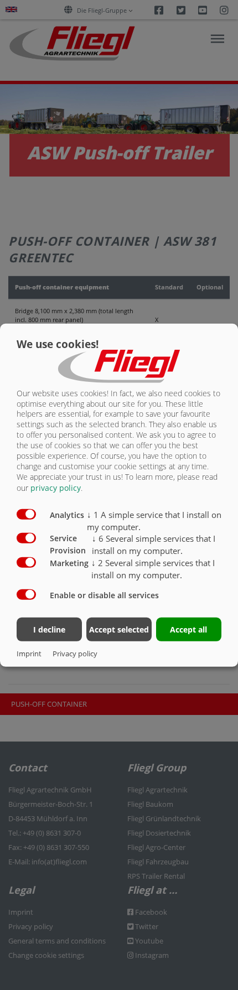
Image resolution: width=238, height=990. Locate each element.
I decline (49, 629)
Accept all (188, 629)
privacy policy (55, 488)
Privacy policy (75, 654)
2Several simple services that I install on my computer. (153, 568)
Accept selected (119, 629)
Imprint (29, 654)
